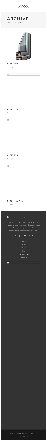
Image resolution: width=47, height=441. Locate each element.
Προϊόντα (23, 248)
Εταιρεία (23, 244)
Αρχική (24, 241)
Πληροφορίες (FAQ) (23, 254)
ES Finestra (10, 205)
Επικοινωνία (23, 258)
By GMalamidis (23, 436)
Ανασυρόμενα (11, 159)
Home (9, 23)
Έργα (23, 251)
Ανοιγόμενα (10, 67)
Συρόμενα (10, 113)
